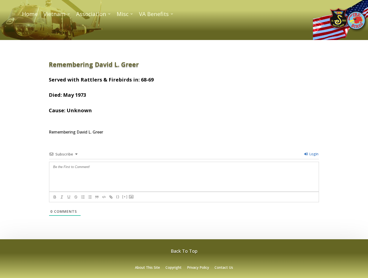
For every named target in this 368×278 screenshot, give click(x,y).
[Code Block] (103, 197)
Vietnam (54, 15)
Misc (122, 15)
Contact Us (224, 268)
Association (91, 15)
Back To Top (184, 251)
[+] (125, 196)
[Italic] (61, 197)
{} (118, 196)
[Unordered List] (89, 197)
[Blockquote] (96, 197)
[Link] (110, 197)
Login (313, 154)
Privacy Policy (198, 268)
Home (30, 15)
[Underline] (68, 197)
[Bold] (54, 197)
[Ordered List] (82, 197)
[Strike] (75, 197)
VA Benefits (154, 15)
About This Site (147, 268)
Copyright (173, 268)
